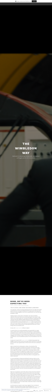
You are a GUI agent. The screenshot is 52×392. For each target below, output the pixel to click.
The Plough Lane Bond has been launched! (24, 307)
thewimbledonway (25, 305)
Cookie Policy (20, 390)
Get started (34, 1)
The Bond (29, 321)
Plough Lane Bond (18, 327)
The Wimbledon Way (26, 148)
